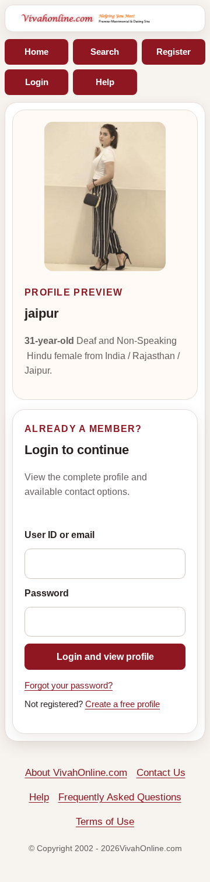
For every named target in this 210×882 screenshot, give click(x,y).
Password (46, 593)
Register (173, 52)
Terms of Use (105, 821)
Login (36, 82)
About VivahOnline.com (76, 772)
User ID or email (59, 535)
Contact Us (161, 772)
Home (36, 52)
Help (105, 82)
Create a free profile (122, 704)
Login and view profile (105, 657)
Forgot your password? (68, 685)
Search (104, 52)
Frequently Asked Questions (119, 797)
